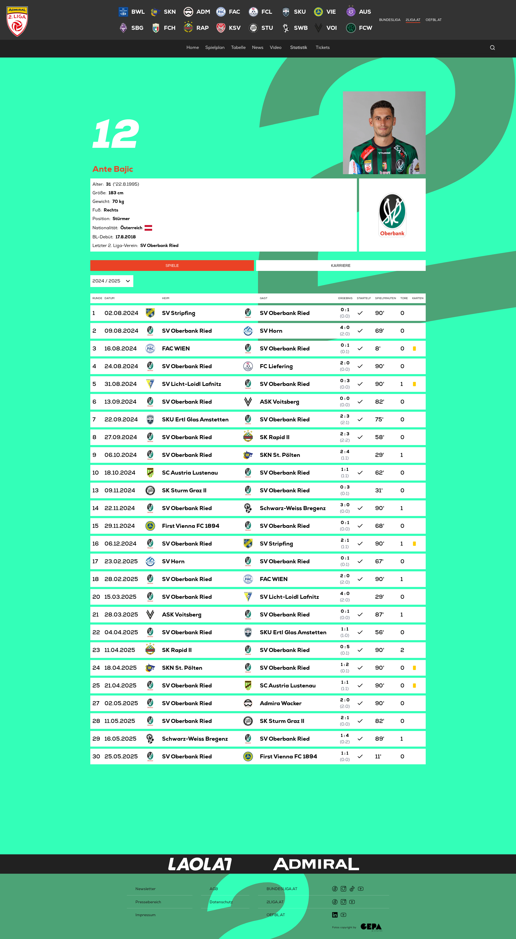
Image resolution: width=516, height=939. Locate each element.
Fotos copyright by (344, 927)
